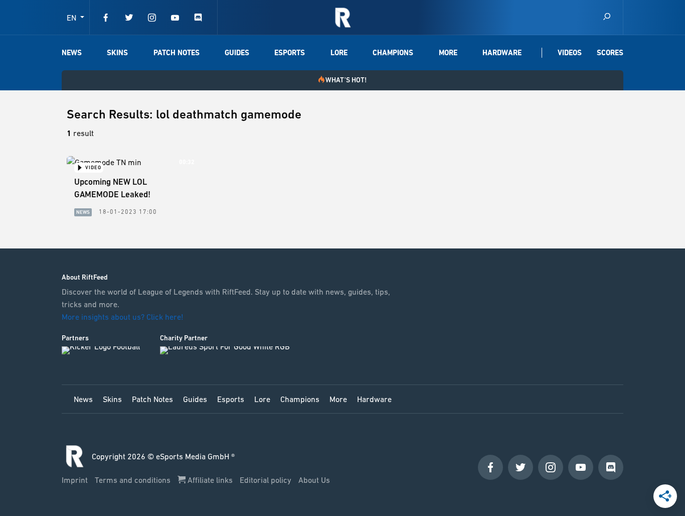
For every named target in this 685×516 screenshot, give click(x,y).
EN (72, 17)
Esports (289, 52)
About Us (314, 479)
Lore (339, 52)
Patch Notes (176, 52)
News (72, 52)
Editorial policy (266, 479)
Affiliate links (210, 479)
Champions (393, 52)
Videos (570, 52)
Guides (237, 52)
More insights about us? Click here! (124, 316)
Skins (117, 52)
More (448, 52)
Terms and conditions (134, 479)
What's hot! (346, 80)
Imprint (76, 479)
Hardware (502, 52)
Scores (610, 52)
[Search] (606, 17)
